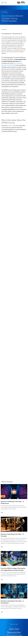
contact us (11, 125)
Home (2, 12)
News (6, 12)
